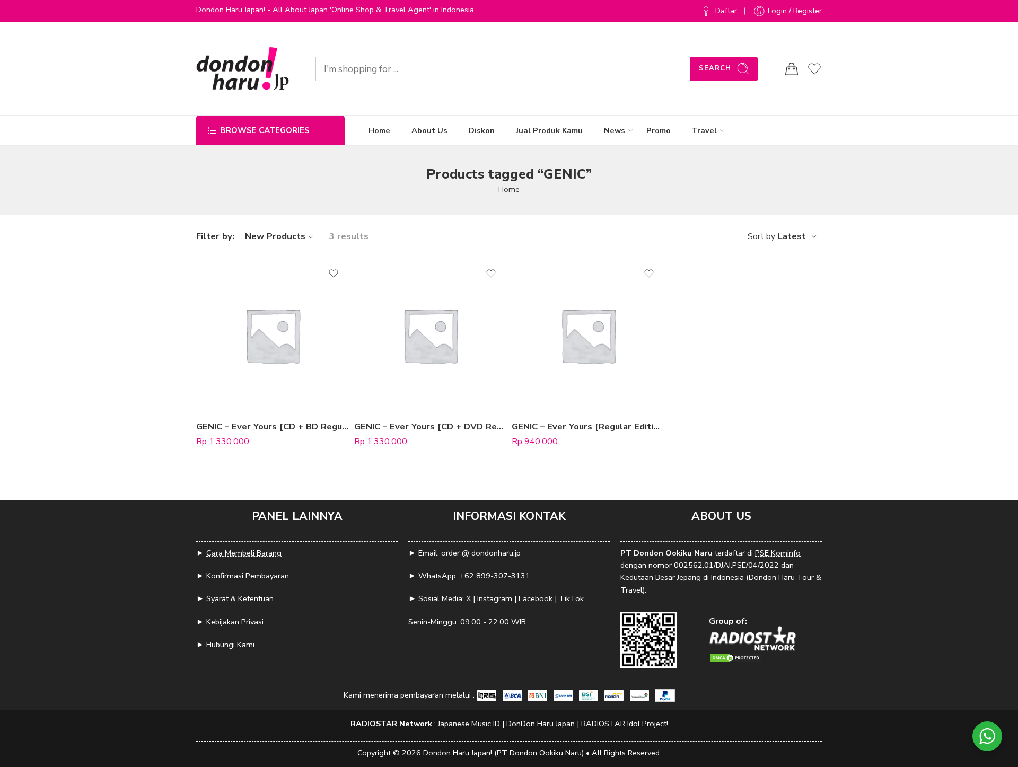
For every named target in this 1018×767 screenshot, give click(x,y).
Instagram (494, 598)
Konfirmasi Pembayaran (247, 575)
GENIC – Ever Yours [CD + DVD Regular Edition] (430, 426)
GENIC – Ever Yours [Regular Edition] (588, 426)
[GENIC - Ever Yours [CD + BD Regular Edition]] (272, 335)
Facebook (535, 598)
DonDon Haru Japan (540, 723)
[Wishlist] (333, 273)
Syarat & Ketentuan (240, 598)
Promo (658, 130)
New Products (275, 236)
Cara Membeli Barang (244, 553)
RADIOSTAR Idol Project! (624, 723)
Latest (792, 236)
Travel (704, 130)
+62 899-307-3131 (495, 575)
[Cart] (791, 68)
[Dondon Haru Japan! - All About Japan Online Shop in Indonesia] (242, 68)
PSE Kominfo (778, 553)
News (614, 130)
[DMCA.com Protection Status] (735, 657)
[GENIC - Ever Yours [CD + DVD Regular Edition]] (430, 335)
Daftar (726, 10)
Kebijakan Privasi (235, 621)
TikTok (571, 598)
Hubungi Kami (230, 644)
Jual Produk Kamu (549, 130)
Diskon (482, 130)
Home (379, 130)
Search (715, 68)
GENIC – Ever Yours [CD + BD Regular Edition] (272, 426)
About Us (429, 130)
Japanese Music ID (469, 723)
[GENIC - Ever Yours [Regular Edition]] (588, 335)
